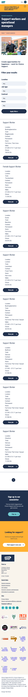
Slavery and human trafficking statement (11, 601)
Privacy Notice (5, 599)
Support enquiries (5, 583)
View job (10, 158)
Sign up (14, 514)
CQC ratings (4, 587)
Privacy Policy (9, 688)
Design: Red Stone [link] (6, 691)
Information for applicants (7, 592)
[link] (2, 608)
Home (2, 33)
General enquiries (5, 585)
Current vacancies (10, 33)
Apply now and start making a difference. (11, 9)
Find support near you (14, 545)
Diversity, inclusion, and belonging (9, 589)
